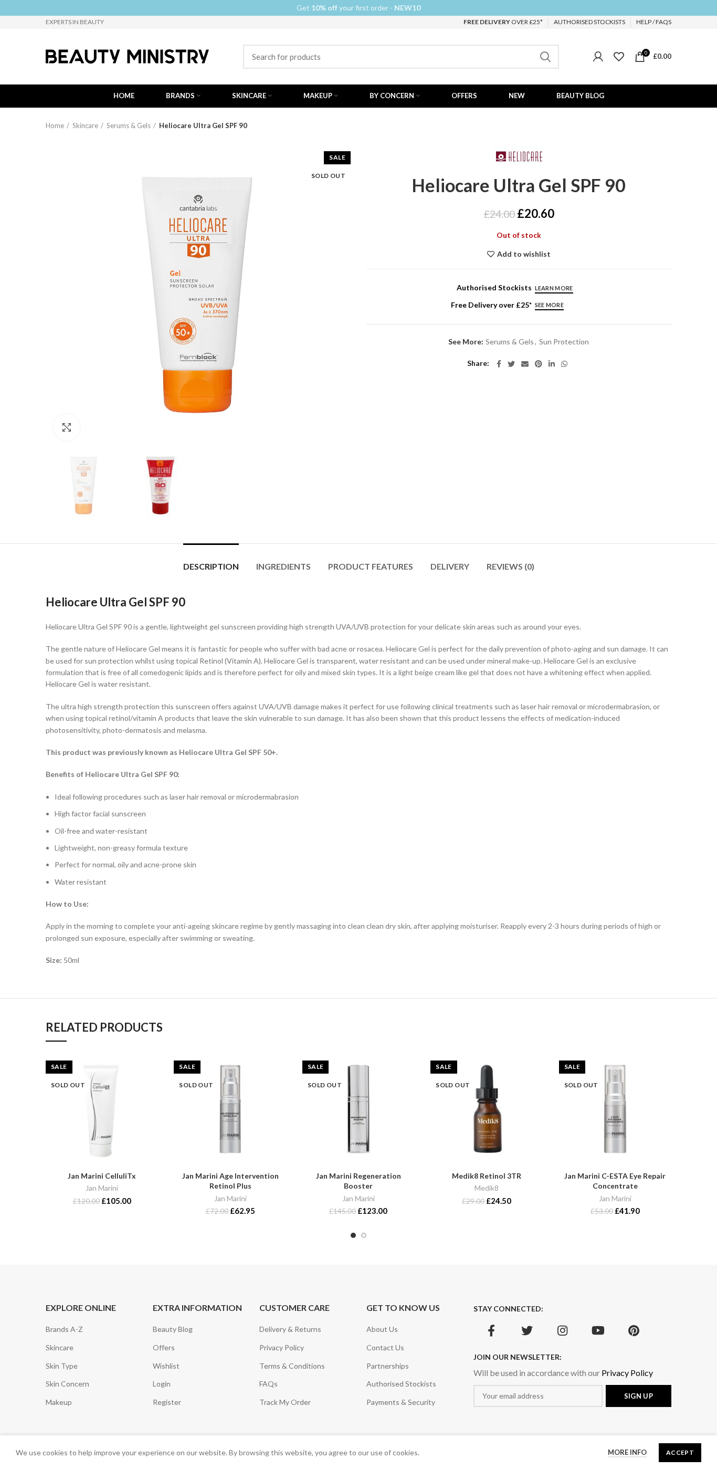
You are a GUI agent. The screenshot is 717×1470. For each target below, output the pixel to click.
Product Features (370, 566)
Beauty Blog (173, 1329)
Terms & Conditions (292, 1365)
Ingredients (283, 566)
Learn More (554, 288)
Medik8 (487, 1187)
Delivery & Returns (290, 1329)
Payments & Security (400, 1402)
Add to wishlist (524, 254)
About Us (382, 1329)
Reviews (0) (510, 566)
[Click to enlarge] (67, 427)
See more (549, 304)
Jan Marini (102, 1187)
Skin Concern (67, 1383)
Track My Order (285, 1402)
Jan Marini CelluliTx (102, 1175)
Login (162, 1383)
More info (627, 1452)
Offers (164, 1347)
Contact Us (385, 1347)
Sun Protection (564, 342)
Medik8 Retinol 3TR (486, 1175)
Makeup (59, 1402)
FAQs (268, 1383)
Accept (680, 1452)
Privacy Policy (281, 1347)
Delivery (449, 566)
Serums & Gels (129, 125)
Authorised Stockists (401, 1383)
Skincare (85, 125)
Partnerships (387, 1365)
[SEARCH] (545, 57)
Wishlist (166, 1365)
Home (55, 125)
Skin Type (62, 1365)
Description (211, 566)
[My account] (598, 56)
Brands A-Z (64, 1329)
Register (167, 1402)
